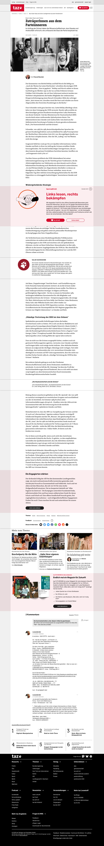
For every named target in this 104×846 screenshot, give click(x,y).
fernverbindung (16, 797)
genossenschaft (79, 768)
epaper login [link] (88, 2)
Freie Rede (15, 805)
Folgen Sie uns (77, 756)
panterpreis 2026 (79, 779)
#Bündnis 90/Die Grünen (63, 515)
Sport (13, 776)
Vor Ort (55, 797)
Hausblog (56, 768)
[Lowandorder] (28, 633)
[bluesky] (87, 757)
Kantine (14, 821)
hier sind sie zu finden (44, 624)
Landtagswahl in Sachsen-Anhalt (40, 780)
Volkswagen (36, 768)
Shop (13, 823)
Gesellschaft (15, 771)
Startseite (14, 13)
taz (17, 756)
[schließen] (90, 189)
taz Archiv (77, 803)
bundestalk (15, 794)
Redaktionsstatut (65, 833)
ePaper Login (36, 823)
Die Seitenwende (58, 771)
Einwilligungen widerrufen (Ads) (62, 838)
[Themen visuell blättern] (75, 7)
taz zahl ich (77, 771)
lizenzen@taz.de (23, 835)
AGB (77, 835)
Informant (56, 835)
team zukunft (36, 794)
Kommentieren (37, 520)
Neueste (71, 615)
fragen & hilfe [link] (33, 2)
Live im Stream (57, 800)
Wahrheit (14, 784)
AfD (33, 776)
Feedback (35, 818)
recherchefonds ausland (81, 774)
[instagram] (91, 757)
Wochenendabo (46, 275)
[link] (30, 7)
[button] (91, 7)
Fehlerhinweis (45, 520)
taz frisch (35, 797)
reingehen (15, 807)
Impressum (71, 835)
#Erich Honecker (41, 515)
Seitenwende (83, 835)
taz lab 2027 (57, 805)
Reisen (14, 818)
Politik (14, 766)
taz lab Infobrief (37, 802)
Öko (13, 768)
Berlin (13, 779)
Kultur (20, 13)
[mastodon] (83, 757)
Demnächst (56, 794)
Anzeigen (14, 826)
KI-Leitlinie (88, 833)
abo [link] (73, 2)
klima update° (16, 800)
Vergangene (57, 802)
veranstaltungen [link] (20, 2)
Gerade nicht (84, 189)
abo (75, 766)
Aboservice (35, 820)
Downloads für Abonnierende (41, 826)
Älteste (76, 615)
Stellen (55, 774)
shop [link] (27, 2)
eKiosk (63, 273)
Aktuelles (56, 766)
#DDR (33, 515)
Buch (25, 13)
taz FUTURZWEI (78, 797)
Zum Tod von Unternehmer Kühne (40, 772)
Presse (55, 776)
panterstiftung (78, 776)
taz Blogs (77, 795)
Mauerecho (15, 802)
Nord (13, 781)
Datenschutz (64, 835)
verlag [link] (13, 2)
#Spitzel (53, 515)
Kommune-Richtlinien (77, 833)
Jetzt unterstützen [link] (34, 508)
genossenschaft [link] (79, 2)
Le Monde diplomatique (81, 800)
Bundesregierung (37, 766)
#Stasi (48, 515)
